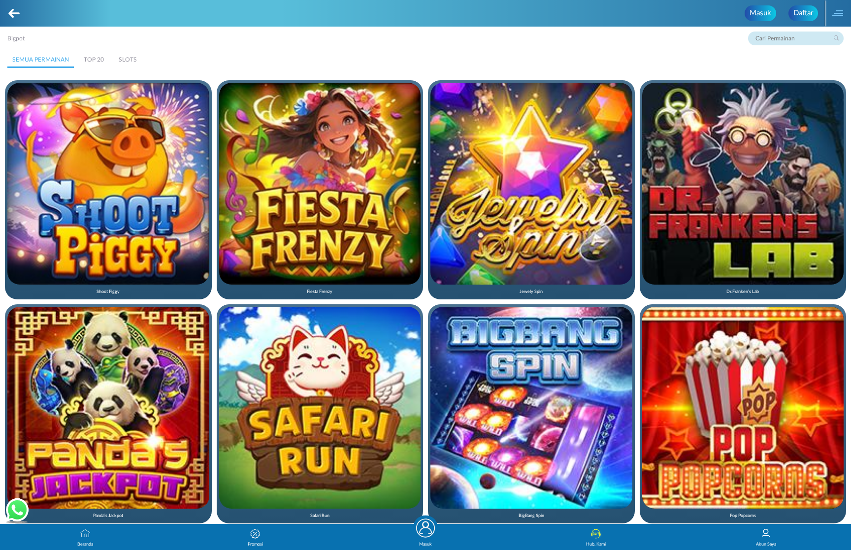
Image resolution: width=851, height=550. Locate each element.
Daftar (803, 13)
